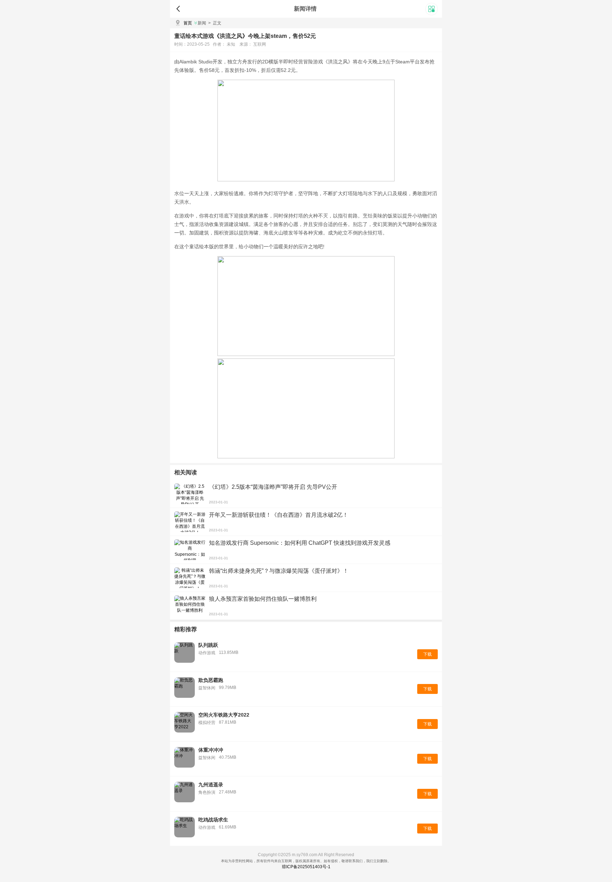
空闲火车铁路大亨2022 (223, 715)
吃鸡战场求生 (213, 819)
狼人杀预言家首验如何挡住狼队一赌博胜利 (263, 599)
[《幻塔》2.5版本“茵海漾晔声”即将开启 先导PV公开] (189, 494)
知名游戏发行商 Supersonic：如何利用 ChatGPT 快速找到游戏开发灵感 (299, 543)
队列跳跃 (208, 645)
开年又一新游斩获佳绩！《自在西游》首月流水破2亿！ (278, 515)
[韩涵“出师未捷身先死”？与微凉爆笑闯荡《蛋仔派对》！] (189, 577)
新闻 (202, 23)
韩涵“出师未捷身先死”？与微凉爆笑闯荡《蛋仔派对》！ (278, 571)
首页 (187, 23)
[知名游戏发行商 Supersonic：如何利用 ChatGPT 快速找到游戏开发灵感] (189, 549)
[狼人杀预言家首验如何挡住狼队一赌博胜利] (189, 605)
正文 (214, 23)
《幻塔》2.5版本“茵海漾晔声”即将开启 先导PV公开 (273, 487)
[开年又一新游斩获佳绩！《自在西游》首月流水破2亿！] (189, 521)
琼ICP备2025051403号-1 (306, 866)
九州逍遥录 (210, 784)
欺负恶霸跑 (210, 680)
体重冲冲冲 (210, 750)
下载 (427, 654)
